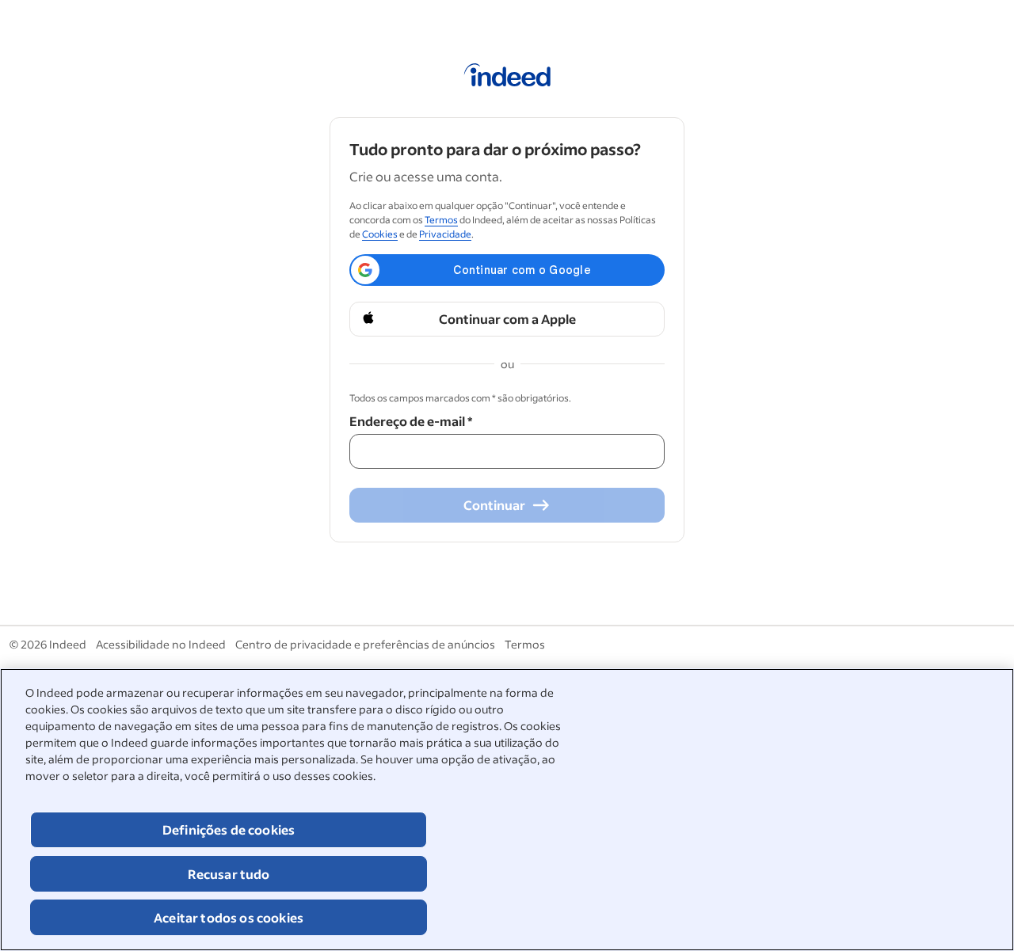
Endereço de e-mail (410, 421)
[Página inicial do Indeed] (507, 77)
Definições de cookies (228, 829)
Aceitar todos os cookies (228, 917)
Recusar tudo (229, 873)
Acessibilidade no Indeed (161, 644)
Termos (441, 220)
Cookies (380, 234)
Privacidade (445, 234)
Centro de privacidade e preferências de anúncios (365, 644)
